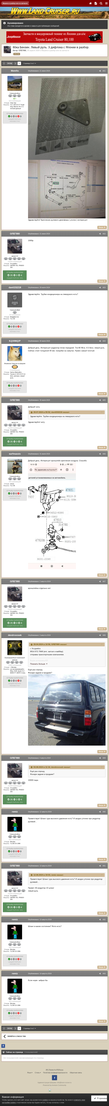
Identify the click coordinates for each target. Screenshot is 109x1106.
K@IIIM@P (14, 341)
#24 (104, 341)
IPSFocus (59, 1070)
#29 (104, 758)
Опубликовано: (39, 71)
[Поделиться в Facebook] (3, 1046)
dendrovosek (15, 635)
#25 (104, 400)
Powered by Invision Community (54, 1085)
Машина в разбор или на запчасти (55, 50)
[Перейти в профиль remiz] (14, 824)
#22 (104, 234)
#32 (104, 920)
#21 (104, 71)
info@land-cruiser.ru (64, 1083)
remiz (15, 811)
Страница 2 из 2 (29, 63)
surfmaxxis (15, 454)
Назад (9, 63)
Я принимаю (101, 1098)
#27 (104, 581)
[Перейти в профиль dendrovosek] (14, 647)
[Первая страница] (4, 63)
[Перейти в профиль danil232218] (14, 300)
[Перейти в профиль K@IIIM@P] (14, 353)
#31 (104, 866)
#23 (104, 287)
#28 (104, 635)
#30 (104, 812)
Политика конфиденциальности (55, 1073)
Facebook (54, 1077)
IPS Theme (50, 1070)
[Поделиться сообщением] (100, 71)
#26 (104, 454)
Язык (29, 1073)
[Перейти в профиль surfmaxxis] (14, 466)
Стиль (37, 1073)
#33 (104, 974)
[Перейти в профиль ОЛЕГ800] (7, 49)
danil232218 (15, 287)
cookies (45, 1100)
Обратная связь (76, 1073)
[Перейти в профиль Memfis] (14, 83)
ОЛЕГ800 (22, 50)
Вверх (101, 227)
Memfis (15, 71)
